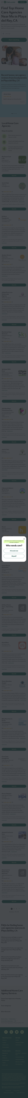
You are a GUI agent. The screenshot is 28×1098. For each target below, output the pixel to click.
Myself (14, 556)
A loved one (14, 551)
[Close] (24, 539)
